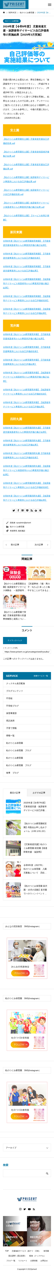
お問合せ (44, 1261)
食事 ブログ (12, 773)
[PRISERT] (14, 4)
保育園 (46, 1251)
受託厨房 (10, 720)
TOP (7, 1251)
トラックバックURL (10, 648)
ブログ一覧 (10, 1261)
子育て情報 (11, 728)
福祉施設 (21, 531)
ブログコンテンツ (14, 691)
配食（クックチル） (37, 1256)
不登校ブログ (12, 706)
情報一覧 (10, 735)
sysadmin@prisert (23, 523)
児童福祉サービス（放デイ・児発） (26, 1251)
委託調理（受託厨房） (17, 1256)
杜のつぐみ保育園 (14, 743)
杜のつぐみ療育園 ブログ (18, 765)
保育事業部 (11, 713)
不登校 (9, 698)
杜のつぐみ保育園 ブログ (18, 750)
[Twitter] (25, 1209)
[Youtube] (29, 1209)
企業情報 (34, 1261)
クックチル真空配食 (15, 683)
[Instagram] (20, 1209)
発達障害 (13, 531)
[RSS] (34, 1209)
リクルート (22, 1261)
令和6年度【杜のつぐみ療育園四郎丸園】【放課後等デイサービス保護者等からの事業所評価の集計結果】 (26, 470)
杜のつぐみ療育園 (11, 21)
